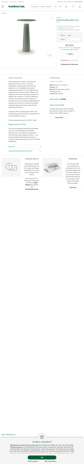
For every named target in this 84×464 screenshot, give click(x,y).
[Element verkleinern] (48, 55)
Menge (63, 39)
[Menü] (3, 6)
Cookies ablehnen (33, 461)
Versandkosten (77, 47)
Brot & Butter (13, 1)
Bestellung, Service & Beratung (70, 1)
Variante (62, 35)
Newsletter (21, 1)
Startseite (4, 13)
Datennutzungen (16, 447)
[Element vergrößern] (51, 55)
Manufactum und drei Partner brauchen (24, 445)
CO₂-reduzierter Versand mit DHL (69, 49)
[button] (51, 19)
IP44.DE (63, 99)
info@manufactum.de (31, 189)
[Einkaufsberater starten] (60, 6)
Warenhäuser (5, 1)
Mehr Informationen (50, 461)
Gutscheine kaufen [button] (72, 188)
